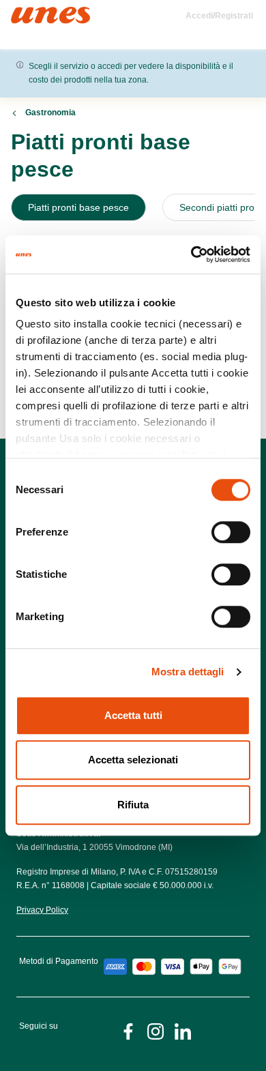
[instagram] (155, 1030)
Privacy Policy (42, 910)
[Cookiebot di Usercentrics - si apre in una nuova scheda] (191, 254)
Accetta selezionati (133, 759)
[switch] (230, 532)
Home (25, 12)
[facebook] (128, 1030)
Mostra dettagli (187, 671)
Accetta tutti (133, 715)
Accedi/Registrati (219, 15)
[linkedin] (183, 1030)
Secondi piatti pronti (222, 207)
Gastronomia (50, 112)
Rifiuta (133, 804)
